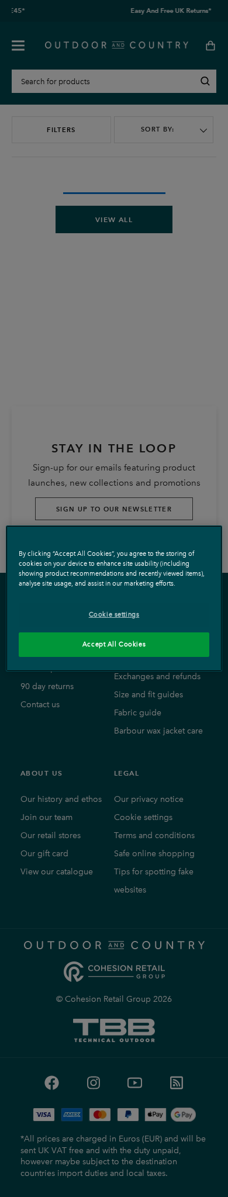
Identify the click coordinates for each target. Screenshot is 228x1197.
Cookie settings (114, 614)
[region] (114, 598)
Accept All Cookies (114, 644)
